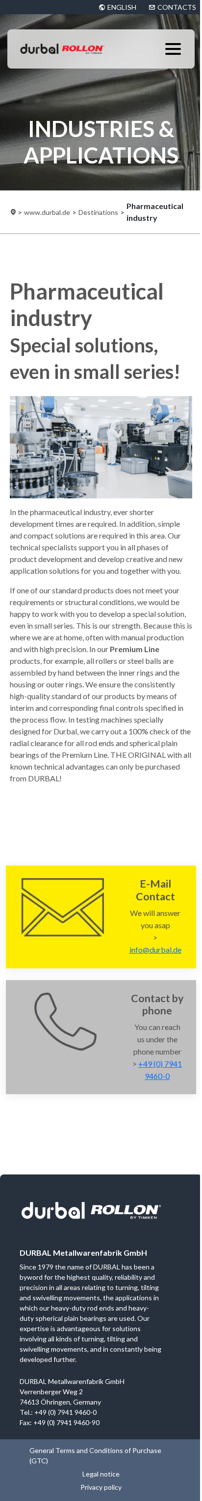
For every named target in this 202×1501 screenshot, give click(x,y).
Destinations (98, 212)
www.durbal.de (47, 212)
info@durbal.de (155, 949)
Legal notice (101, 1474)
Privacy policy (101, 1487)
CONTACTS (176, 7)
